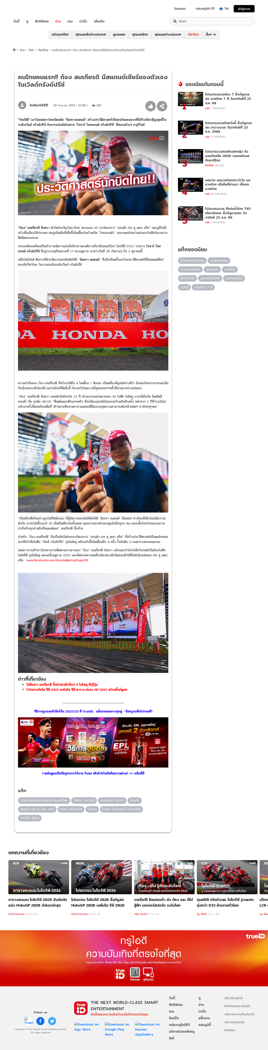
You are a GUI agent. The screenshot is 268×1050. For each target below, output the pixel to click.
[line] (28, 1021)
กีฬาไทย (193, 34)
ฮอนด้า (134, 800)
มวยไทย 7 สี (203, 287)
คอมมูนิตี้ (204, 1024)
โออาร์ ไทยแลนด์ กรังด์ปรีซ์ (121, 809)
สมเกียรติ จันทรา (112, 800)
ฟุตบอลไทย (140, 34)
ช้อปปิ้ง (174, 1018)
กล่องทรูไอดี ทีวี (205, 8)
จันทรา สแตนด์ (84, 800)
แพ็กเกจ (204, 1018)
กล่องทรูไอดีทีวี (179, 1024)
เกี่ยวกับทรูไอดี (233, 998)
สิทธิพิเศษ (42, 21)
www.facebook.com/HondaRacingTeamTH (57, 560)
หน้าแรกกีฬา (60, 34)
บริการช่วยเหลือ (234, 1022)
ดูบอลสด (119, 34)
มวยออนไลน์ (234, 278)
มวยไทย (230, 269)
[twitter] (52, 1021)
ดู (27, 21)
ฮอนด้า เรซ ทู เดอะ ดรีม (37, 809)
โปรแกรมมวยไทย (192, 260)
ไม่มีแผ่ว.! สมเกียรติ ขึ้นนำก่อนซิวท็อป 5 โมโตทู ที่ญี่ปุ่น (62, 684)
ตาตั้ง (83, 21)
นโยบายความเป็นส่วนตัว (239, 1014)
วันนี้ (16, 21)
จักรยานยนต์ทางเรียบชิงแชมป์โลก (44, 800)
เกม (70, 21)
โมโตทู (92, 809)
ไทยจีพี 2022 (29, 818)
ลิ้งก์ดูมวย (187, 278)
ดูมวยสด (212, 269)
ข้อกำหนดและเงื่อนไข (237, 1006)
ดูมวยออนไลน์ (210, 278)
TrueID (26, 8)
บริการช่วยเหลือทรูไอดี (182, 1035)
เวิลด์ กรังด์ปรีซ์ (71, 809)
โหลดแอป (180, 8)
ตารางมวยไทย (190, 269)
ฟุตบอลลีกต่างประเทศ (91, 34)
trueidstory (219, 260)
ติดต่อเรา (230, 1030)
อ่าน (58, 21)
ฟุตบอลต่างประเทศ (168, 34)
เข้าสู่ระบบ (244, 8)
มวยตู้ (184, 287)
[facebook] (40, 1021)
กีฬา (31, 50)
